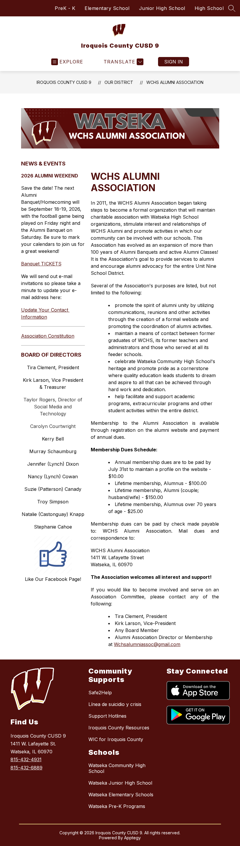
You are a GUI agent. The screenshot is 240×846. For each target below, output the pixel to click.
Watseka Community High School (116, 768)
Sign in (173, 62)
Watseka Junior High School (120, 783)
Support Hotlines (107, 716)
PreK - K (65, 8)
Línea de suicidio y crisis (114, 704)
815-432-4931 (26, 759)
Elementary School (107, 8)
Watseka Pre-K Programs (116, 806)
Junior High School (162, 8)
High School (209, 8)
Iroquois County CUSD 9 (64, 82)
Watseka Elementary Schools (120, 794)
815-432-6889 (26, 768)
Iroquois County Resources (118, 728)
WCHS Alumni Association (174, 82)
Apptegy (132, 837)
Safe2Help (100, 692)
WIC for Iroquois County (115, 739)
